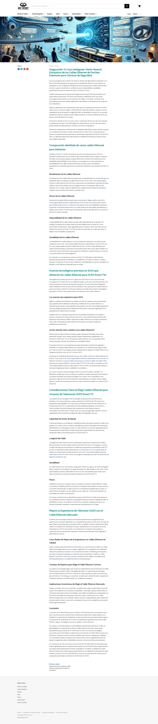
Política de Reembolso (48, 712)
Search (19, 712)
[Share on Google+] (24, 69)
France (65, 14)
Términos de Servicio (62, 712)
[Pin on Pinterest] (27, 69)
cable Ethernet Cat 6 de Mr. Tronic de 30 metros (70, 573)
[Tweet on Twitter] (21, 69)
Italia (58, 14)
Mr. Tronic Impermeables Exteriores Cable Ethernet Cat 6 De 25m (85, 358)
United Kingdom (37, 14)
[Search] (126, 6)
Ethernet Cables (22, 14)
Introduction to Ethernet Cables (31, 712)
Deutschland (76, 14)
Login (129, 14)
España (49, 14)
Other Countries (90, 14)
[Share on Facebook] (19, 69)
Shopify (26, 717)
